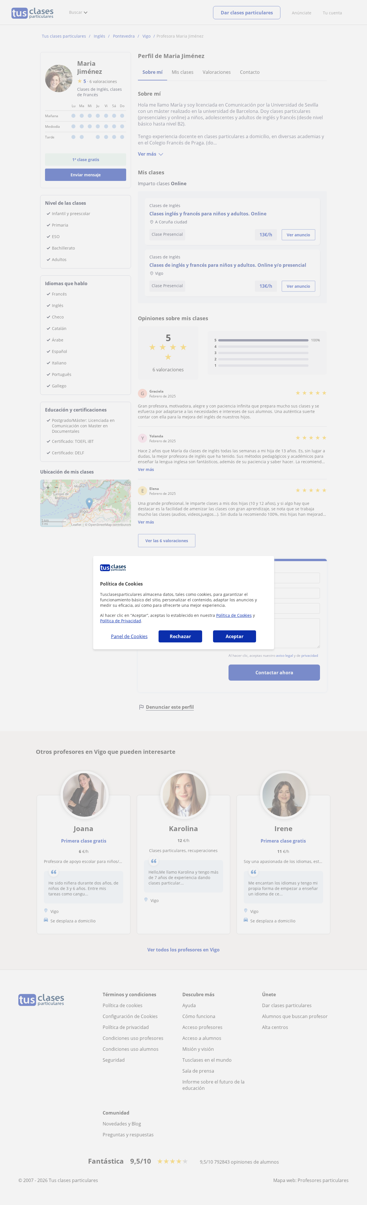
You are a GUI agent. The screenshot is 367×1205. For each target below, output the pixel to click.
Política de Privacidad (120, 620)
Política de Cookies (234, 615)
